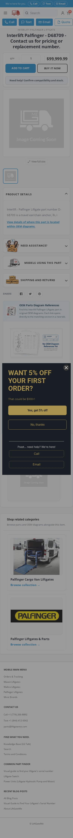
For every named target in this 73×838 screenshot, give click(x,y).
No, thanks (38, 424)
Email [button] (36, 464)
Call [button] (36, 454)
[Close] (66, 367)
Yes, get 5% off (38, 410)
